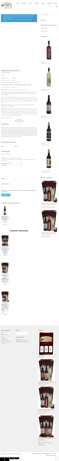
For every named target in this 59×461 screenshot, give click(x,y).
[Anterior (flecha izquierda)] (2, 460)
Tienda (2, 336)
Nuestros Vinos (44, 31)
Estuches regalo (8, 117)
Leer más (5, 224)
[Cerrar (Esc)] (17, 458)
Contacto (3, 343)
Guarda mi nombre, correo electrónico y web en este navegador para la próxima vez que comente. (18, 191)
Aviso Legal (3, 338)
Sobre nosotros (4, 334)
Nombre (3, 178)
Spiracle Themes (19, 453)
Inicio (2, 332)
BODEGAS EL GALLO (7, 453)
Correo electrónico (5, 183)
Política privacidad (5, 340)
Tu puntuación (4, 163)
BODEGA (30, 3)
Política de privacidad (47, 453)
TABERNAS (37, 3)
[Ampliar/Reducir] (2, 458)
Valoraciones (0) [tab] (19, 122)
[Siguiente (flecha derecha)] (7, 460)
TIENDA (42, 3)
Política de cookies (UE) (51, 455)
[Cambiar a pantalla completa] (7, 458)
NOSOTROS (23, 3)
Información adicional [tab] (19, 120)
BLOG (55, 3)
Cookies (54, 453)
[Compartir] (12, 458)
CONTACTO (49, 3)
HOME (18, 3)
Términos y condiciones (6, 341)
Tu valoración (4, 165)
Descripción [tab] (19, 119)
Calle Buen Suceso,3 (20, 340)
